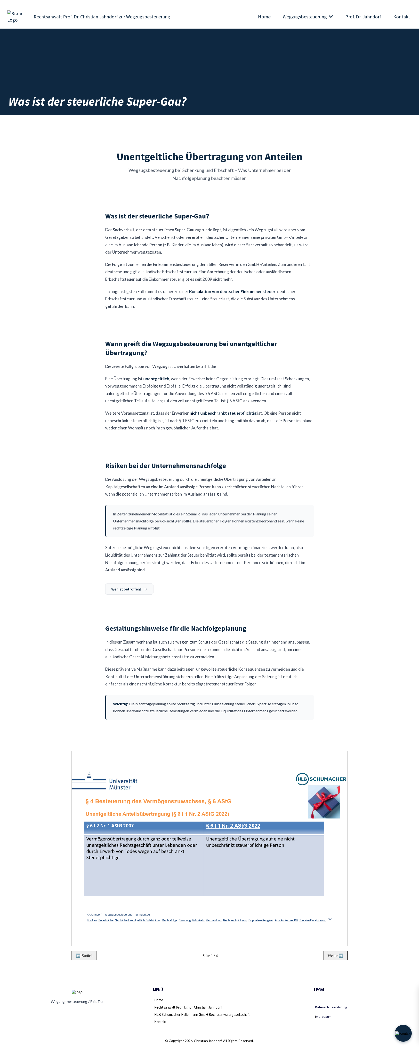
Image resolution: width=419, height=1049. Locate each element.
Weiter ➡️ (335, 956)
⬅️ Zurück (84, 956)
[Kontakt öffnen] (403, 1033)
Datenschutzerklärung (331, 1007)
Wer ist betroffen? (126, 589)
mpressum (323, 1016)
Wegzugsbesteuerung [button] (305, 17)
